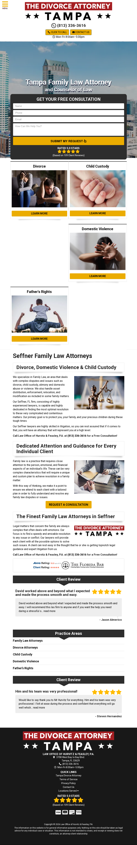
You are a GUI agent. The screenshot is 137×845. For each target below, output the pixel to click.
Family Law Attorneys (28, 640)
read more (49, 611)
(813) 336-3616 (71, 25)
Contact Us (82, 32)
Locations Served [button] (67, 791)
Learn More (39, 213)
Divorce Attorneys (25, 647)
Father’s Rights (23, 668)
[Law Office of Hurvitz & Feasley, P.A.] (68, 741)
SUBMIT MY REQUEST (67, 141)
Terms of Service (68, 779)
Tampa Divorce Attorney (68, 775)
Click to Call (59, 32)
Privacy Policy (68, 783)
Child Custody (22, 654)
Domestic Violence (26, 661)
